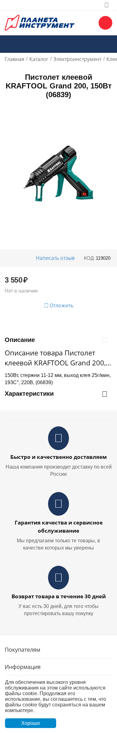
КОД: (89, 258)
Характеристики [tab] (29, 393)
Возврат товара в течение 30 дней (59, 596)
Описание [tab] (20, 339)
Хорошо (30, 723)
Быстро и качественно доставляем (58, 456)
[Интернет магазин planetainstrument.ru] (40, 22)
